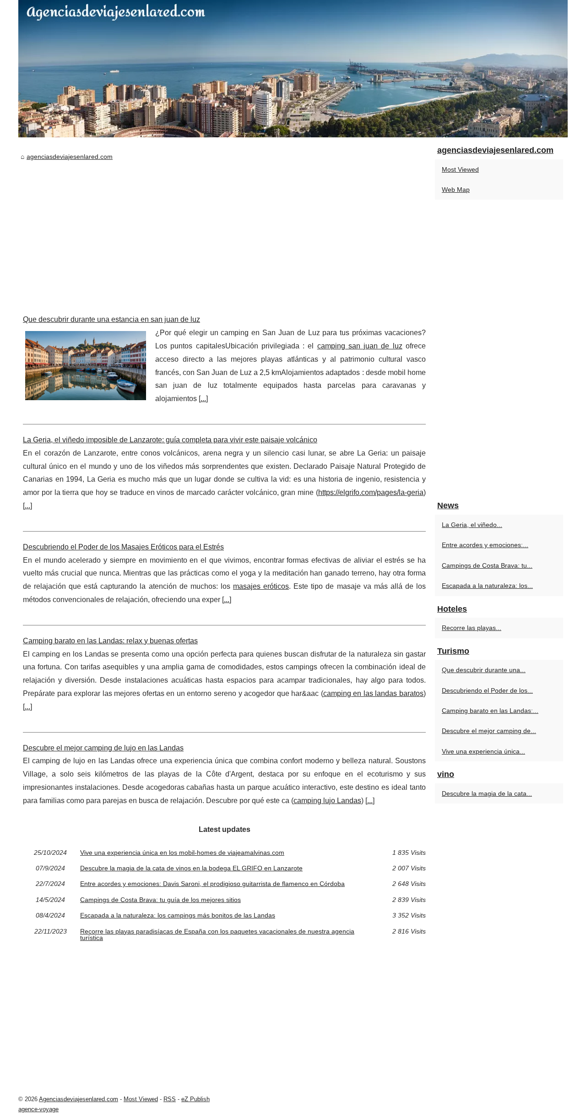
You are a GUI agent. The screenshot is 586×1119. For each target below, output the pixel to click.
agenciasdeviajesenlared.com (70, 156)
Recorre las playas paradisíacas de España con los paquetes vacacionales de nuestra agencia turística (217, 934)
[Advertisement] (224, 231)
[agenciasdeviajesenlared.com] (293, 68)
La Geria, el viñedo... (472, 524)
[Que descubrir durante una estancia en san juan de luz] (85, 364)
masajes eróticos (261, 586)
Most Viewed (460, 169)
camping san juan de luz (359, 346)
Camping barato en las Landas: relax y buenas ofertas (110, 641)
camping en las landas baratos (373, 693)
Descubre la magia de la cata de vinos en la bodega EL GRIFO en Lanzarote (191, 868)
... (203, 398)
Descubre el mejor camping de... (489, 730)
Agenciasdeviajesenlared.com (78, 1099)
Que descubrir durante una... (484, 670)
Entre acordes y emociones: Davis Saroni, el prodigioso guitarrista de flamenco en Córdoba (212, 883)
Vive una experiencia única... (483, 751)
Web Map (456, 189)
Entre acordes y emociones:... (485, 545)
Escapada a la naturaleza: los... (487, 585)
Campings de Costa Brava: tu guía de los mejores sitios (160, 899)
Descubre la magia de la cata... (487, 793)
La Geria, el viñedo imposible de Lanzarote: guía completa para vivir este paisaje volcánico (170, 440)
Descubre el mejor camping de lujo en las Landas (103, 748)
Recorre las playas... (471, 627)
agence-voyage (38, 1109)
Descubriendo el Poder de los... (487, 690)
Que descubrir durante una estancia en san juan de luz (111, 319)
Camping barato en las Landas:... (490, 710)
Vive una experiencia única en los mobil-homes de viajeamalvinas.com (182, 852)
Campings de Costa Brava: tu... (487, 565)
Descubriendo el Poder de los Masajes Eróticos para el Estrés (123, 547)
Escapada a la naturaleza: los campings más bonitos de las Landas (177, 915)
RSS (169, 1099)
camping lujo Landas (327, 800)
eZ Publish (195, 1099)
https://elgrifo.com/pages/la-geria (370, 492)
